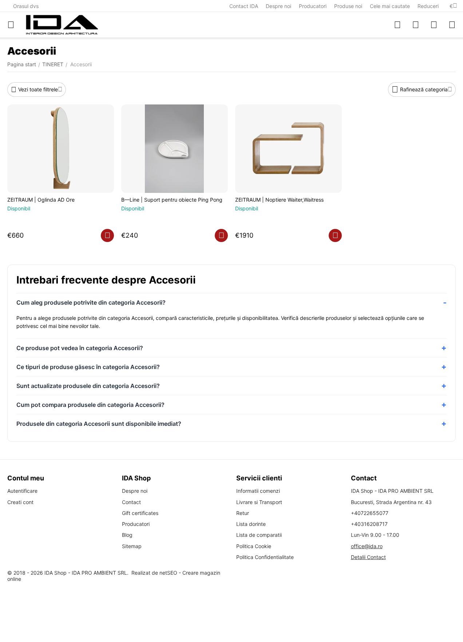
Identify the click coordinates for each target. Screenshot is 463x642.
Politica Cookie (253, 546)
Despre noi (278, 6)
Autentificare (22, 491)
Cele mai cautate (390, 6)
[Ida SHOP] (61, 24)
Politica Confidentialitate (265, 557)
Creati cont (20, 502)
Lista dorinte (251, 524)
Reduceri (428, 6)
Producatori (313, 6)
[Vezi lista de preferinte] (415, 24)
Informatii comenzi (258, 491)
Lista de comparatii (259, 535)
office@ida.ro (367, 546)
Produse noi (348, 6)
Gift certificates (140, 513)
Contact (131, 502)
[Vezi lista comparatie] (397, 24)
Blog (127, 535)
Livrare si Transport (259, 502)
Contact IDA (243, 6)
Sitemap (132, 546)
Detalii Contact (368, 557)
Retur (242, 513)
